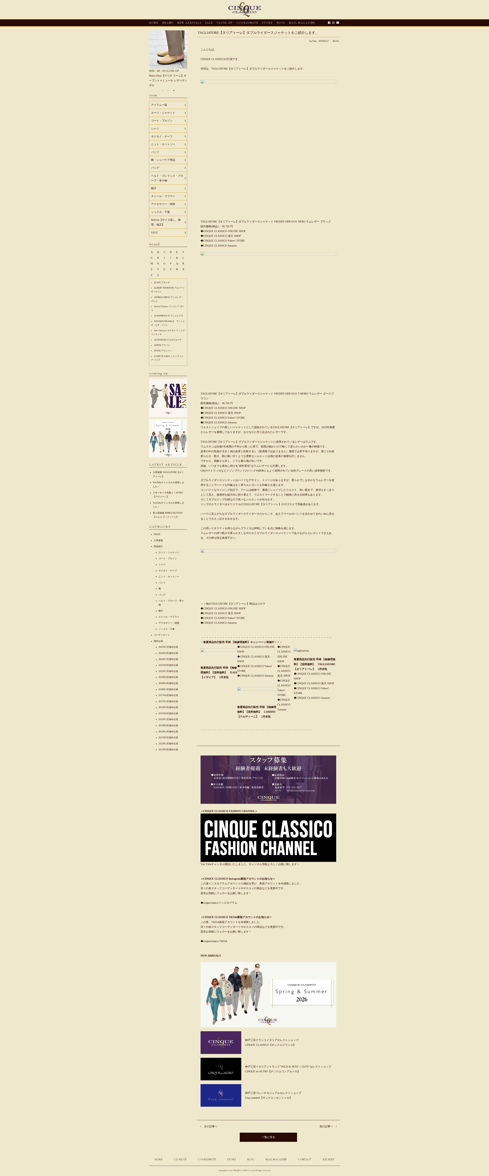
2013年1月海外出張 (168, 743)
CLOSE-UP (180, 1159)
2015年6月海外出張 (168, 713)
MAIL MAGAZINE (302, 22)
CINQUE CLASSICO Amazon (220, 245)
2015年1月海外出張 (168, 719)
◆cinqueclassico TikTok (214, 941)
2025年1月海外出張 (168, 647)
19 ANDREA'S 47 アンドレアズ (168, 316)
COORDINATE (247, 22)
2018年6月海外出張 (168, 683)
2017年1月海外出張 (168, 701)
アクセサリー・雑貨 (169, 623)
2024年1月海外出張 (168, 659)
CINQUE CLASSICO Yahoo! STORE (224, 240)
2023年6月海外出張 (168, 665)
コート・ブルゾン (168, 558)
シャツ (162, 564)
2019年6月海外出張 (168, 677)
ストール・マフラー (169, 616)
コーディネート (162, 635)
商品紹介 (158, 546)
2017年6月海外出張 (168, 695)
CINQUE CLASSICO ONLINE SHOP (224, 231)
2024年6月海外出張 (168, 653)
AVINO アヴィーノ (163, 350)
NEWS (157, 534)
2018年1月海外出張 (168, 689)
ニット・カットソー (169, 576)
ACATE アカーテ (162, 282)
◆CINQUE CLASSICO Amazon (255, 675)
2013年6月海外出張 (168, 737)
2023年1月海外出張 (168, 671)
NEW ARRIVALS (189, 22)
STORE (267, 22)
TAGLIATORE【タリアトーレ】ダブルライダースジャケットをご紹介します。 (258, 33)
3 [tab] (174, 90)
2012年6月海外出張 (168, 749)
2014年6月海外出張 (168, 725)
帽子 (161, 611)
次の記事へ (210, 1126)
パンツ (162, 582)
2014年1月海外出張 (168, 731)
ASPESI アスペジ (162, 345)
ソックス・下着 (167, 629)
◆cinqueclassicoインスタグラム (219, 902)
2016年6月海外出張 (168, 707)
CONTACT (304, 1159)
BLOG (336, 41)
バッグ (162, 594)
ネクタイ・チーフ (168, 570)
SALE (209, 22)
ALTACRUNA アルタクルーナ (168, 340)
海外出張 (158, 641)
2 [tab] (168, 90)
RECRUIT (328, 1159)
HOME (154, 22)
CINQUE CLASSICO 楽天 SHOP (222, 236)
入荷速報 (158, 540)
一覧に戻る (268, 1137)
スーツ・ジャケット (169, 552)
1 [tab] (162, 90)
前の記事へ (326, 1126)
